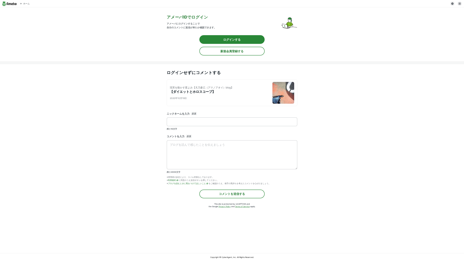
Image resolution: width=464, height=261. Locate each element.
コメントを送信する (232, 194)
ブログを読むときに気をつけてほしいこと (187, 183)
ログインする (232, 39)
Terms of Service (242, 206)
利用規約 (172, 180)
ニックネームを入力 (178, 113)
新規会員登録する (232, 51)
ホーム (26, 3)
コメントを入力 (176, 136)
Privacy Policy (225, 206)
